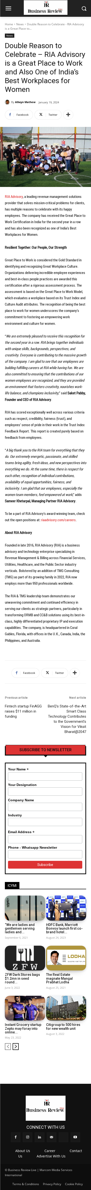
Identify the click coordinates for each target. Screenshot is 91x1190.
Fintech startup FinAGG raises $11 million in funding (23, 711)
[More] (68, 115)
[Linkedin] (58, 1062)
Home (9, 24)
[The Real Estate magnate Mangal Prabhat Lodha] (66, 958)
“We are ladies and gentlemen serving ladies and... (20, 928)
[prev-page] (8, 1046)
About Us (22, 1150)
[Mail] (66, 1062)
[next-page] (16, 1046)
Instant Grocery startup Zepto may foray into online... (23, 1028)
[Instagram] (50, 1062)
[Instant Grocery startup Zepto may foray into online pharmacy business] (25, 1008)
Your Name (18, 769)
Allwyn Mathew (25, 102)
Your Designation (22, 785)
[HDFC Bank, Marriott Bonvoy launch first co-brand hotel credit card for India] (66, 908)
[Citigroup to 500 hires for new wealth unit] (66, 1008)
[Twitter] (74, 1062)
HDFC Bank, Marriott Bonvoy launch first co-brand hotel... (64, 928)
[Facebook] (42, 1062)
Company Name (21, 800)
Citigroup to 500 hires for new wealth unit (63, 1026)
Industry (15, 815)
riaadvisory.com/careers (58, 519)
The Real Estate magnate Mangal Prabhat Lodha (59, 978)
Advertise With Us (51, 1156)
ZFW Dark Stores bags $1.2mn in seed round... (22, 978)
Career (49, 1150)
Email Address (21, 832)
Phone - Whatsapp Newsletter (32, 847)
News (20, 24)
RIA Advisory (14, 196)
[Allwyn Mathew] (8, 102)
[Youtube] (82, 1062)
